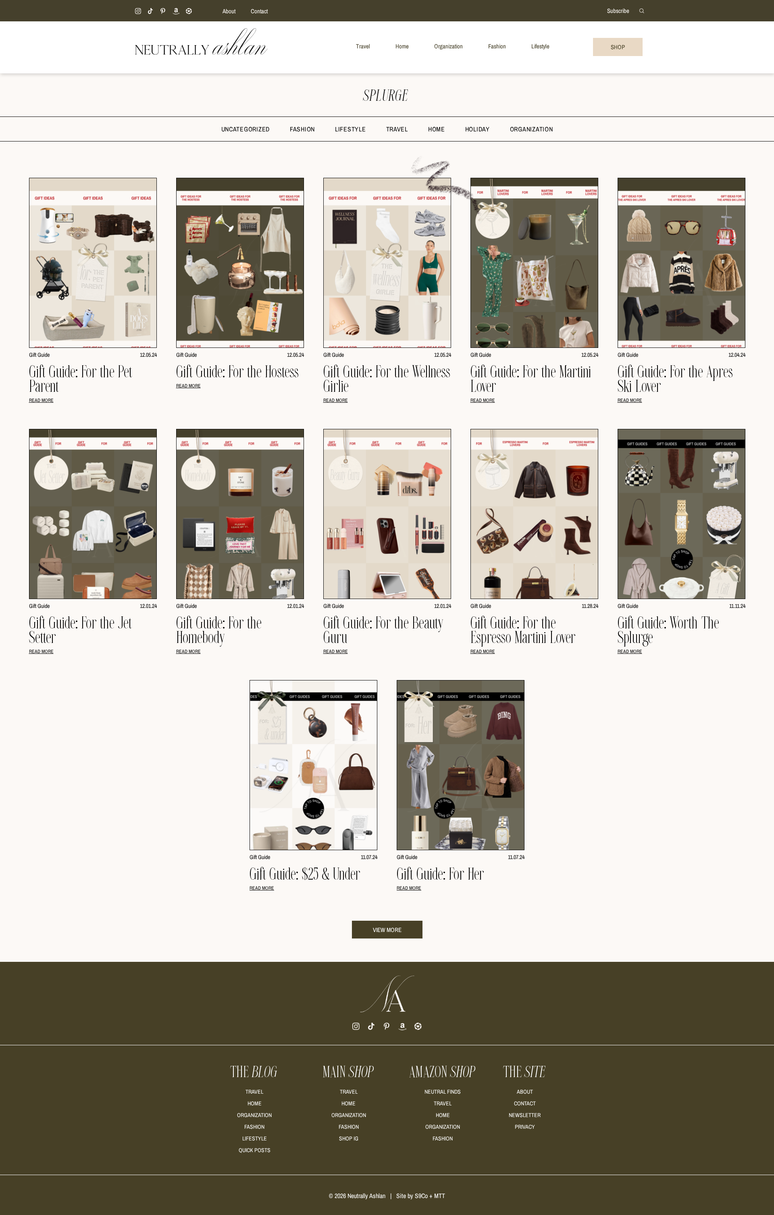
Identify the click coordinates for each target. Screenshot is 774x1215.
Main (348, 1072)
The (254, 1072)
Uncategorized (245, 129)
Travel (397, 129)
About (229, 11)
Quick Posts (254, 1150)
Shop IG (348, 1138)
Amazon (442, 1072)
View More (387, 930)
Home (436, 129)
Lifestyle (350, 129)
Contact (259, 11)
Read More (41, 400)
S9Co (421, 1195)
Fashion (302, 129)
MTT (439, 1195)
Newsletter (525, 1115)
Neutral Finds (442, 1091)
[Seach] (641, 10)
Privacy (525, 1126)
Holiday (477, 129)
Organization (531, 129)
